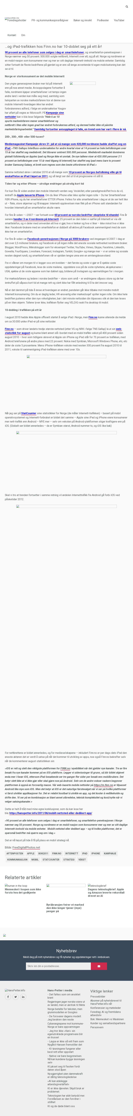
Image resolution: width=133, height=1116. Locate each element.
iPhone (95, 853)
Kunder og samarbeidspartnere (107, 1023)
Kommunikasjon (17, 859)
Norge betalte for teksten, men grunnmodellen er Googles (65, 1011)
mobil (35, 859)
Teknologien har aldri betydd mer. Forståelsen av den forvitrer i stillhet (66, 1099)
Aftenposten (14, 853)
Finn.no (56, 853)
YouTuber (119, 20)
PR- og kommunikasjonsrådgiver (49, 20)
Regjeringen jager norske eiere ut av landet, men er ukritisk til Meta (66, 1003)
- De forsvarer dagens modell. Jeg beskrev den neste (64, 1018)
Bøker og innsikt (82, 20)
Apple (30, 853)
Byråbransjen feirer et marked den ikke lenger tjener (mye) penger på (65, 908)
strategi (68, 859)
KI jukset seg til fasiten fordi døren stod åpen (64, 1068)
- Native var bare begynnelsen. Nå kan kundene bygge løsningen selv (66, 1059)
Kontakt (11, 35)
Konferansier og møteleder (105, 1007)
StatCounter (51, 859)
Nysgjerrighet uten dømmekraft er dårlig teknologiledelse (65, 1075)
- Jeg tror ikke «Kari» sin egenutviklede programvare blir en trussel (65, 1034)
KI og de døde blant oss (61, 1106)
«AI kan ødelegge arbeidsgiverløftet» (58, 1083)
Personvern (96, 1027)
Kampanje (110, 853)
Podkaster (103, 20)
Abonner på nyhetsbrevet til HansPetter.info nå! (105, 1002)
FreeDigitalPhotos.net (26, 847)
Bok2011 (43, 853)
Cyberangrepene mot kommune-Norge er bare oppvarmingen (66, 1025)
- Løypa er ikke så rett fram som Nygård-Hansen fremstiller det (66, 1043)
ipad (84, 853)
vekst (82, 859)
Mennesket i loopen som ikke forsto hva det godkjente (23, 891)
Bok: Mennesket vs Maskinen (107, 1019)
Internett (71, 853)
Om (23, 35)
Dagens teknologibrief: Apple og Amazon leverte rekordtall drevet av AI (106, 892)
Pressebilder (97, 996)
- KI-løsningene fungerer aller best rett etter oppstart (64, 1050)
